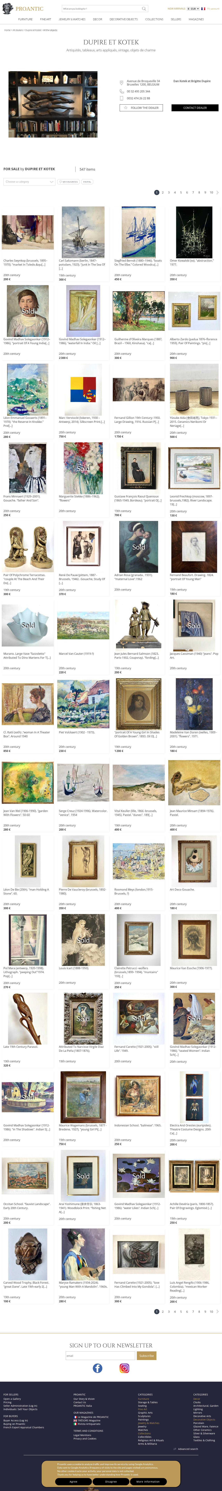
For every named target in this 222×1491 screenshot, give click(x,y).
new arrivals (176, 8)
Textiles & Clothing (204, 1440)
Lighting (198, 1409)
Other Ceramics (202, 1430)
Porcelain (198, 1423)
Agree (73, 1481)
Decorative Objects (124, 19)
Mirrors (197, 1412)
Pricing (7, 1402)
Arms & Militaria (147, 1443)
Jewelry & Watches (72, 19)
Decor (97, 19)
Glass (196, 1436)
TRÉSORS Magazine (89, 1420)
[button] (68, 181)
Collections (154, 19)
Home (7, 30)
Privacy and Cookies (85, 1438)
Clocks (197, 1402)
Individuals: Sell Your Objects (20, 1409)
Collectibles (144, 1436)
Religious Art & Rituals (151, 1440)
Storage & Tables (148, 1402)
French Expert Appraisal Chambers (23, 1427)
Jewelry (142, 1426)
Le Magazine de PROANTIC (93, 1417)
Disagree (111, 1481)
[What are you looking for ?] (144, 9)
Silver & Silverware (204, 1433)
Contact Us (80, 1402)
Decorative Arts (202, 1416)
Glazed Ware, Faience (205, 1426)
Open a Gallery (12, 1398)
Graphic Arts (145, 1412)
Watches (143, 1430)
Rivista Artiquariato (89, 1424)
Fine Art (45, 19)
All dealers (18, 30)
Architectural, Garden (206, 1405)
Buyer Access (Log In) (15, 1420)
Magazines (196, 19)
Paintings (143, 1419)
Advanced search (188, 1449)
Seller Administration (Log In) (20, 1405)
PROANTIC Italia (83, 1405)
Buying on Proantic (14, 1424)
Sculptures (144, 1416)
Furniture (25, 19)
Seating (142, 1405)
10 (211, 192)
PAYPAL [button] (87, 181)
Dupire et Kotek (33, 30)
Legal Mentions (82, 1435)
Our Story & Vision (84, 1398)
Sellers (176, 19)
